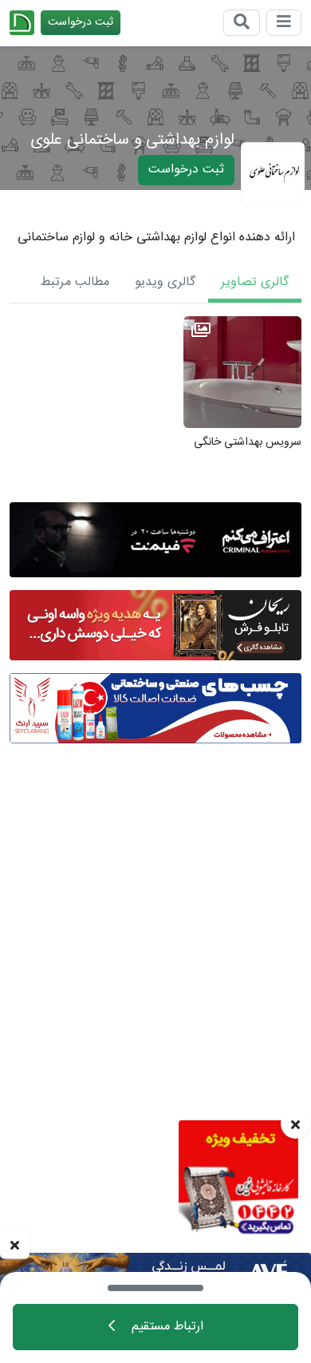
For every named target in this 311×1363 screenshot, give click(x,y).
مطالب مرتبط (75, 282)
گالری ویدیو (165, 282)
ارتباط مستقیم (165, 1326)
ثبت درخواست (80, 22)
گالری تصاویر (255, 282)
